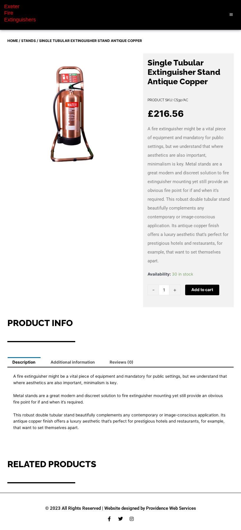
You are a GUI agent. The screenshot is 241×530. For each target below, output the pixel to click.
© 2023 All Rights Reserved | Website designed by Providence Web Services (120, 508)
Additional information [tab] (73, 362)
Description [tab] (24, 362)
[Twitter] (120, 519)
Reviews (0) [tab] (121, 362)
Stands (28, 40)
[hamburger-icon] (231, 15)
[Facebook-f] (109, 519)
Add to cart (202, 289)
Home (12, 40)
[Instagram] (131, 519)
